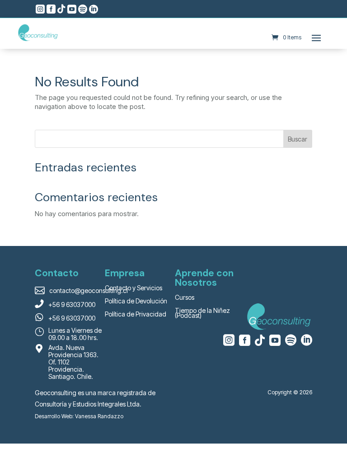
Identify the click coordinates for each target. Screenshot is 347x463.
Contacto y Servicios (133, 288)
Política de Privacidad (135, 314)
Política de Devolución (136, 301)
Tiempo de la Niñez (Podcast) (202, 313)
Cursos (184, 297)
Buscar (297, 139)
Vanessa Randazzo (99, 416)
